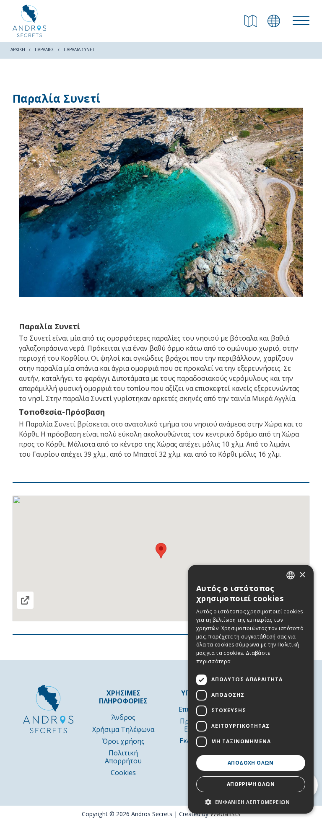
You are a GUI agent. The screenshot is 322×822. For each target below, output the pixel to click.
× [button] (302, 575)
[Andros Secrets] (29, 21)
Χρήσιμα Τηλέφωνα (123, 729)
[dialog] (251, 689)
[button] (250, 801)
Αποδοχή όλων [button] (251, 762)
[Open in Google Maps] (25, 600)
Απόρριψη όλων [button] (251, 784)
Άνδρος (123, 717)
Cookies (123, 772)
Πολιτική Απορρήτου (123, 756)
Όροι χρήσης (123, 741)
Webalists (225, 813)
